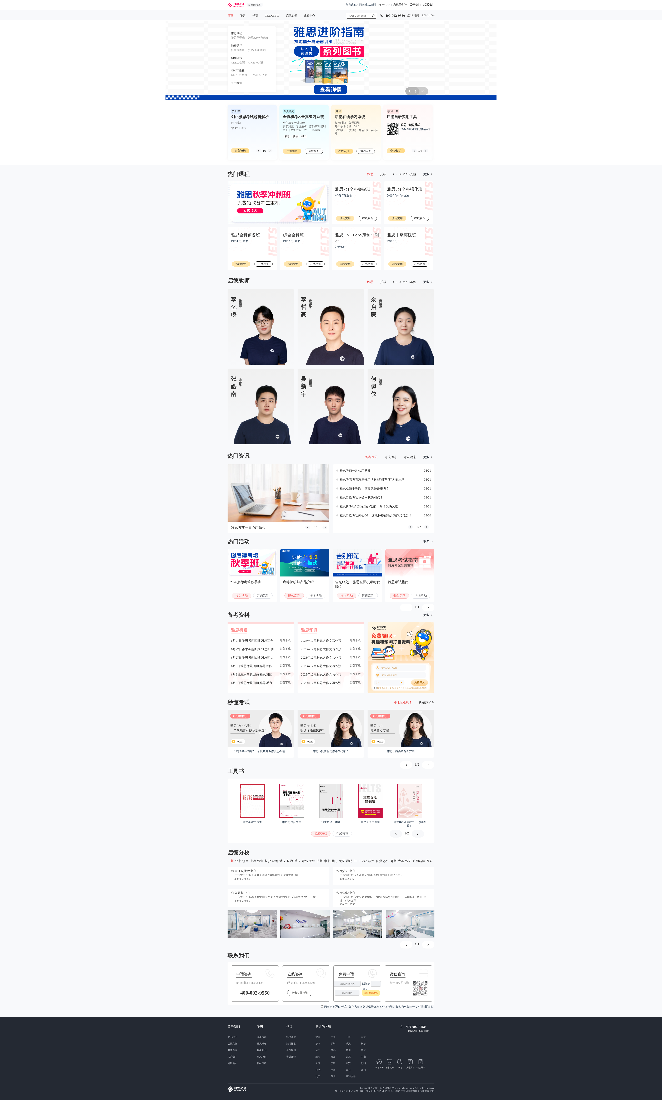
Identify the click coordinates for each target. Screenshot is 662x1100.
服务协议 (232, 1050)
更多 (426, 174)
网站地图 (232, 1063)
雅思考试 (262, 1037)
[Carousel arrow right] (270, 151)
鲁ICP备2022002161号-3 (347, 1091)
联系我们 (428, 4)
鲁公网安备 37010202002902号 (377, 1091)
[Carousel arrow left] (409, 91)
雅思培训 (262, 1056)
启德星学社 (400, 4)
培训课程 (291, 1056)
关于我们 (415, 4)
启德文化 (232, 1043)
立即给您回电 (371, 992)
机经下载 (262, 1063)
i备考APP (384, 4)
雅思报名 (262, 1043)
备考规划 (262, 1050)
